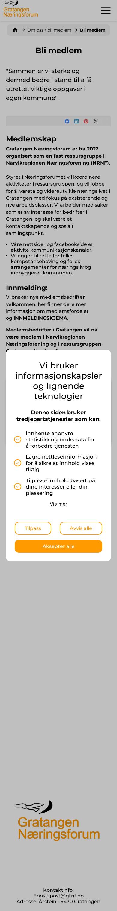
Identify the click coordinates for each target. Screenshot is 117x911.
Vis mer (58, 504)
